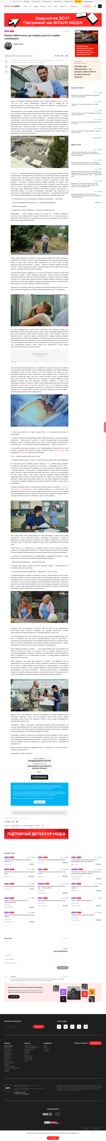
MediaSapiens (26, 1)
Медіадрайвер (8, 1054)
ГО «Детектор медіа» (88, 1)
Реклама (27, 1052)
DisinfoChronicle (58, 1)
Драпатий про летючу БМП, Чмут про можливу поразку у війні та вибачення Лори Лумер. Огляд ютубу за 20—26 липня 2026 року (85, 185)
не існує (48, 464)
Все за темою (96, 138)
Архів (26, 1061)
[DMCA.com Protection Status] (47, 1123)
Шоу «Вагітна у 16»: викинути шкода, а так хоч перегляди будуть (19, 872)
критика (38, 825)
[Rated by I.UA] (59, 1123)
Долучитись (39, 802)
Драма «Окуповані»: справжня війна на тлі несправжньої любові (15, 901)
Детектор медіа (16, 1)
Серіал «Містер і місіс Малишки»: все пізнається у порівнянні (17, 860)
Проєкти (7, 1043)
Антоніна (78, 1)
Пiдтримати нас (95, 1043)
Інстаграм (46, 1051)
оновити (65, 948)
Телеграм (46, 1049)
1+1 (43, 825)
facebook (46, 1045)
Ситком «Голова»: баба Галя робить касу (82, 900)
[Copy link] (6, 71)
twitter (45, 1047)
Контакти (27, 1054)
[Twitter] (6, 67)
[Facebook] (6, 62)
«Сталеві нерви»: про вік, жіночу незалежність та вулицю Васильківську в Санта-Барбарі (84, 860)
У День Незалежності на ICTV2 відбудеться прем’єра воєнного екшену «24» (86, 113)
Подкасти (55, 6)
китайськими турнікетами (28, 385)
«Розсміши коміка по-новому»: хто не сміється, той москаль (51, 872)
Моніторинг (43, 6)
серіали (7, 825)
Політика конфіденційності (32, 1047)
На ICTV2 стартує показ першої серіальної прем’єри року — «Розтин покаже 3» (52, 887)
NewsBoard (7, 1056)
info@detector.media (20, 1092)
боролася (23, 452)
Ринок (49, 6)
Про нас (27, 1043)
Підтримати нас (29, 1056)
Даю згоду (53, 1138)
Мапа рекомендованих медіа (11, 1068)
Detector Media (13, 365)
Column (12, 31)
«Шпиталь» (14, 173)
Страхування (87, 6)
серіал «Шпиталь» (16, 825)
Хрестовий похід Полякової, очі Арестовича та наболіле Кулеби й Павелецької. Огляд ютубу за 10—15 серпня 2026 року (86, 153)
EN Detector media (69, 1)
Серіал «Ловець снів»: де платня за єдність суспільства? (19, 886)
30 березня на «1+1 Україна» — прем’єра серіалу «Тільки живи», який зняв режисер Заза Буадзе (86, 872)
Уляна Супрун (60, 450)
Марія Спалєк (18, 44)
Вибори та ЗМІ (8, 1061)
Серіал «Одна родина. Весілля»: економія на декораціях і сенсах (19, 915)
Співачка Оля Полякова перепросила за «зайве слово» (84, 105)
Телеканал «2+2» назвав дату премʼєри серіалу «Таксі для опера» (86, 122)
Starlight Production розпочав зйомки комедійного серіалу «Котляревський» (85, 96)
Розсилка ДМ (28, 1059)
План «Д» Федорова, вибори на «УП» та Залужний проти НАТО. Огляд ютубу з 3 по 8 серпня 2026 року (86, 163)
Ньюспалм (7, 1069)
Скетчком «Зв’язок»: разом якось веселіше (24, 365)
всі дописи (97, 202)
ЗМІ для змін (7, 1051)
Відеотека (7, 1059)
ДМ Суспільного (36, 1)
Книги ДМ (27, 1051)
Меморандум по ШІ (30, 1049)
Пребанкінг (7, 1052)
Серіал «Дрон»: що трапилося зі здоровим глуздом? (51, 860)
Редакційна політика (30, 1045)
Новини (25, 6)
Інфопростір (63, 6)
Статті (30, 6)
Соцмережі (48, 1043)
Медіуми (6, 1071)
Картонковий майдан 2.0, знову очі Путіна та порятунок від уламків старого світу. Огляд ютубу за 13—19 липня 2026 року (86, 195)
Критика (36, 6)
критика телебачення (28, 825)
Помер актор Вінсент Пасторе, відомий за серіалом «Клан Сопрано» (86, 131)
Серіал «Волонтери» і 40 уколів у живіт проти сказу (51, 900)
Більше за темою (77, 88)
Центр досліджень (47, 1)
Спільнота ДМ (13, 996)
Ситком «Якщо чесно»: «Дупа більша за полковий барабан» (84, 887)
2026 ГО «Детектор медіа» (22, 1093)
